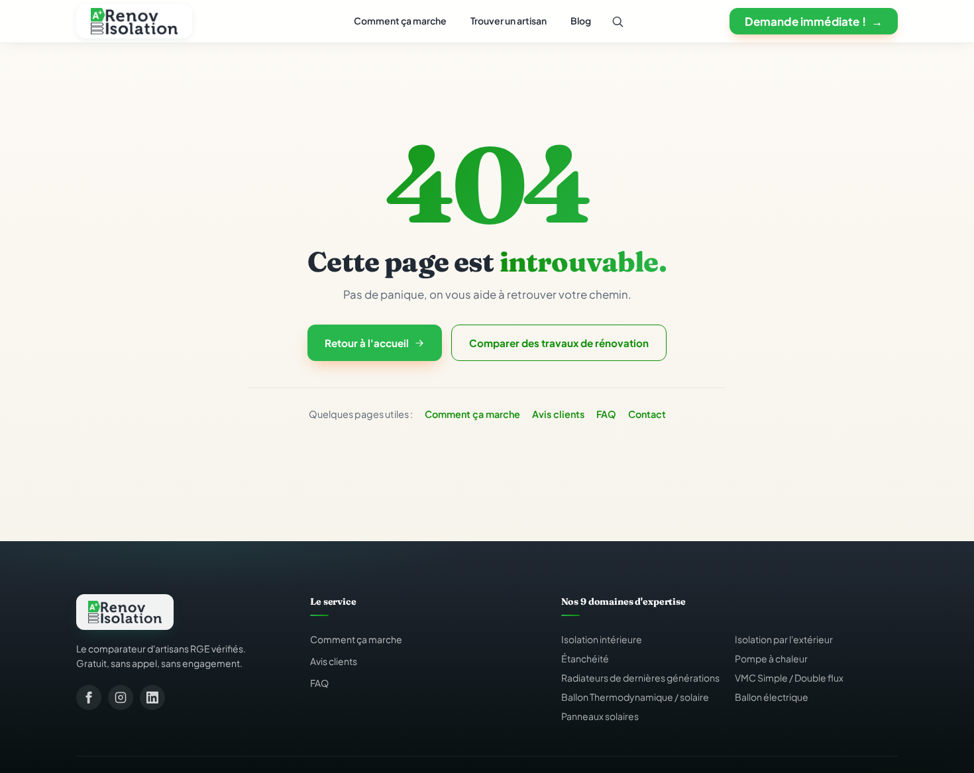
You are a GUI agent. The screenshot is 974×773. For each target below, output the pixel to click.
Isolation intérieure (601, 639)
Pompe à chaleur (771, 658)
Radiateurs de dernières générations (640, 678)
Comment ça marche (400, 20)
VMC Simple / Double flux (789, 678)
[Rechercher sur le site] (617, 21)
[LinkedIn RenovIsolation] (152, 697)
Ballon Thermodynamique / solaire (635, 697)
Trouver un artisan (508, 20)
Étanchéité (585, 658)
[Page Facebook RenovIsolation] (88, 697)
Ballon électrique (771, 697)
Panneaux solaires (600, 716)
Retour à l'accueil (367, 342)
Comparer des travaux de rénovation (559, 342)
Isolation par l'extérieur (784, 639)
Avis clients (558, 414)
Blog (580, 20)
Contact (647, 414)
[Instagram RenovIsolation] (120, 697)
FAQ (606, 414)
